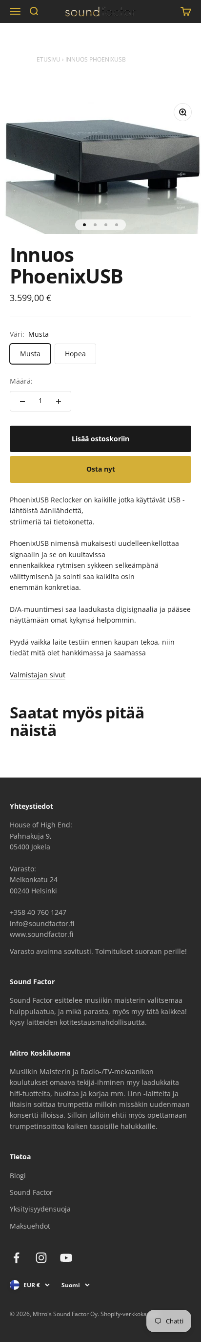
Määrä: (21, 381)
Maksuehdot (30, 1226)
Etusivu (48, 59)
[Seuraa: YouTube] (66, 1257)
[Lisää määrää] (58, 401)
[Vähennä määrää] (22, 401)
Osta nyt (100, 469)
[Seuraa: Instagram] (41, 1257)
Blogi (18, 1175)
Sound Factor (31, 1192)
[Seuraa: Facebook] (16, 1257)
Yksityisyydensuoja (40, 1208)
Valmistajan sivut (37, 674)
